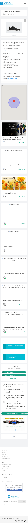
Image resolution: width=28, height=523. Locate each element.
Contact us (4, 460)
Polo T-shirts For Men (8, 219)
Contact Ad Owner (10, 375)
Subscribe (22, 501)
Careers (4, 454)
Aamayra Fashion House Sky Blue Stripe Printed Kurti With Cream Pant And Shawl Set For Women (13, 302)
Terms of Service (6, 458)
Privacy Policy (5, 466)
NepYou (5, 477)
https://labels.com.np (8, 50)
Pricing (3, 470)
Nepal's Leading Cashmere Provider (11, 164)
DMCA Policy (5, 468)
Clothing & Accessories (14, 11)
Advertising (5, 456)
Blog (3, 472)
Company (4, 452)
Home (5, 11)
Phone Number (9, 372)
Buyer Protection (6, 464)
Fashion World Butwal (8, 246)
